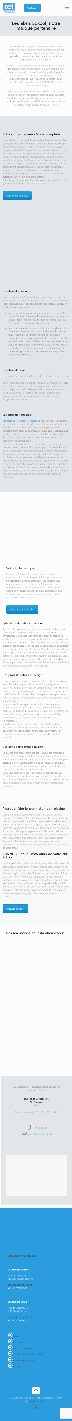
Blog (15, 1336)
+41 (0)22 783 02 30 (17, 1320)
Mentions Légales (22, 1348)
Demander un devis (17, 195)
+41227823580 (39, 1127)
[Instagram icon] (36, 1407)
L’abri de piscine (11, 297)
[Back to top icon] (36, 1390)
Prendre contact (15, 908)
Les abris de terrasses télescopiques (21, 420)
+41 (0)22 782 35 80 (17, 1288)
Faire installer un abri (22, 609)
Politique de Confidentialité (27, 1354)
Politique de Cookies (24, 1360)
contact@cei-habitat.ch (39, 1134)
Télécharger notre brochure (22, 1255)
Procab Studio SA (38, 1400)
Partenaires (19, 1342)
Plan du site (19, 1366)
